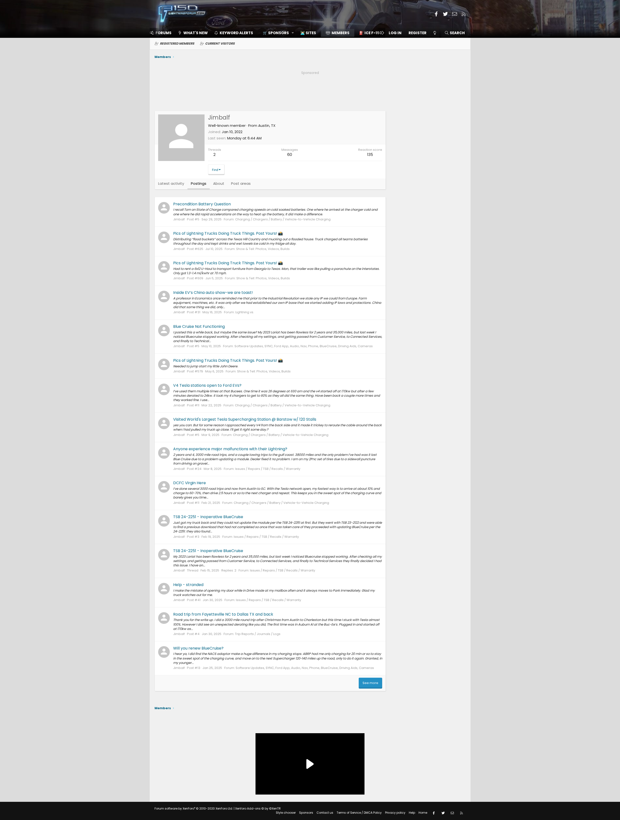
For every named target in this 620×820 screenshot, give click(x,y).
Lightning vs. (244, 312)
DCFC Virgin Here (189, 483)
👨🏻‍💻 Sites (308, 32)
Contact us (325, 813)
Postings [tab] (198, 183)
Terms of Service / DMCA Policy (359, 813)
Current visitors (220, 43)
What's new (195, 32)
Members (340, 32)
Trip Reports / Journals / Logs (257, 634)
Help (412, 813)
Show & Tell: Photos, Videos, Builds (263, 249)
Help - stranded (188, 584)
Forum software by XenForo (194, 808)
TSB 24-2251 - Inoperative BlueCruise (208, 517)
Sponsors (306, 813)
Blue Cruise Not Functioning (199, 326)
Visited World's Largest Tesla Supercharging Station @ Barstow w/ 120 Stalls (244, 419)
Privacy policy (395, 813)
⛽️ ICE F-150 (370, 32)
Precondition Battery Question (202, 204)
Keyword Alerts (236, 32)
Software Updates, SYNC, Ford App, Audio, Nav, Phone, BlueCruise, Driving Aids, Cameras (303, 346)
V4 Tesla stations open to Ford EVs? (207, 385)
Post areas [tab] (241, 183)
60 (289, 154)
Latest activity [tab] (171, 183)
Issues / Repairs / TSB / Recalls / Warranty (267, 468)
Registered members (177, 43)
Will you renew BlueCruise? (198, 648)
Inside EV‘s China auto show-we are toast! (213, 292)
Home (422, 813)
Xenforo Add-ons (258, 808)
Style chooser (286, 813)
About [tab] (218, 183)
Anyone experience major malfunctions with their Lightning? (230, 449)
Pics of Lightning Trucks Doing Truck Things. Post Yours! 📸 (228, 233)
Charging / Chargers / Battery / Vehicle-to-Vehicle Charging (283, 219)
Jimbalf (179, 219)
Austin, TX (266, 125)
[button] (276, 33)
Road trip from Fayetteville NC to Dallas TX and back (223, 614)
